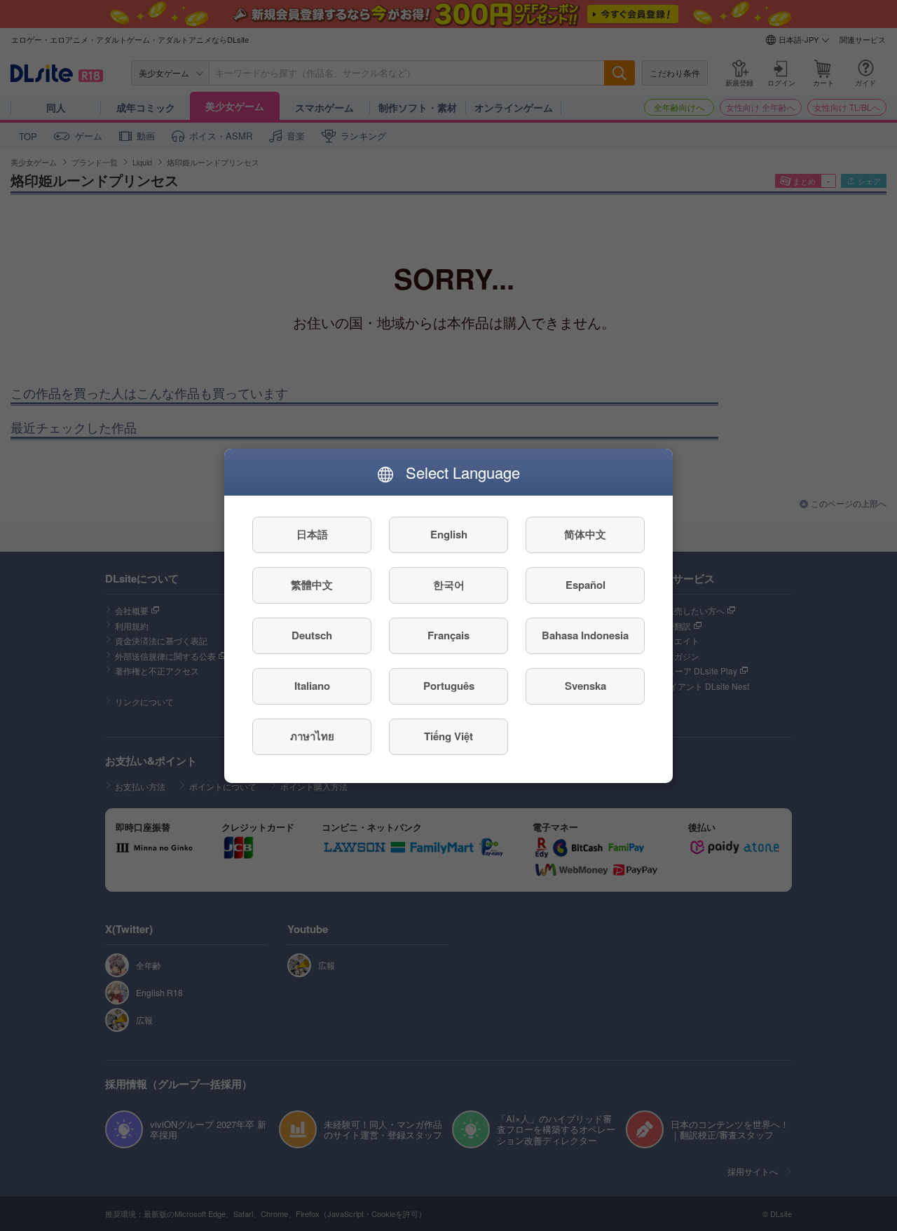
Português (448, 685)
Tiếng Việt (448, 736)
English (448, 534)
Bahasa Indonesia (585, 635)
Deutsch (312, 635)
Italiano (312, 685)
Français (448, 635)
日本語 (312, 534)
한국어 (449, 584)
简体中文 (585, 534)
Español (585, 584)
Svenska (585, 685)
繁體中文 (312, 584)
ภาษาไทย (312, 736)
